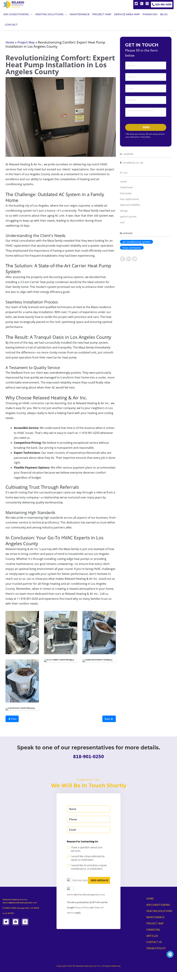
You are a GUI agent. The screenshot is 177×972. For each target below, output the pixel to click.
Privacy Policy (145, 137)
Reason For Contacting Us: (82, 841)
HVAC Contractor (132, 247)
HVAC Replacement (129, 199)
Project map (155, 923)
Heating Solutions (159, 911)
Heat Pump (126, 193)
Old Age (124, 210)
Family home (126, 187)
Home (10, 42)
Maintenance (155, 917)
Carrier (123, 181)
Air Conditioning (158, 904)
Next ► (109, 719)
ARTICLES (152, 935)
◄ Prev (12, 719)
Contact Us (154, 942)
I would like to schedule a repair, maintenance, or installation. (89, 866)
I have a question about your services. (87, 848)
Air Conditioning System (136, 242)
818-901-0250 (163, 4)
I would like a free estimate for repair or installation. (88, 857)
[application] (30, 14)
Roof (122, 222)
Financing (153, 929)
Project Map (26, 42)
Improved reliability (130, 204)
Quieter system (128, 216)
